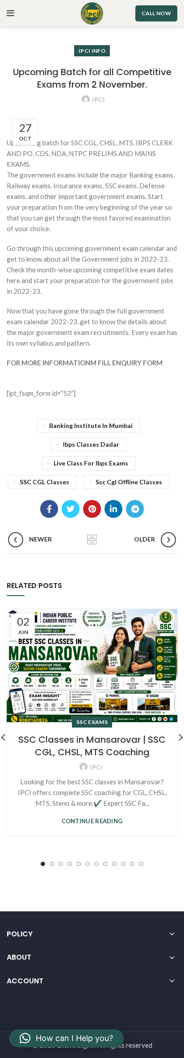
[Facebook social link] (49, 509)
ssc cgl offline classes (129, 482)
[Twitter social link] (70, 509)
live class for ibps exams (91, 463)
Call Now (156, 13)
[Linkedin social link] (113, 509)
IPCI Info (92, 50)
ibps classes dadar (91, 444)
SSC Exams (92, 722)
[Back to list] (92, 539)
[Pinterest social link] (92, 509)
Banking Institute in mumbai (91, 425)
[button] (66, 1038)
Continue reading (92, 821)
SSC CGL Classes (44, 482)
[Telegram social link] (135, 509)
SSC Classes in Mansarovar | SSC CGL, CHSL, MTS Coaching (92, 745)
